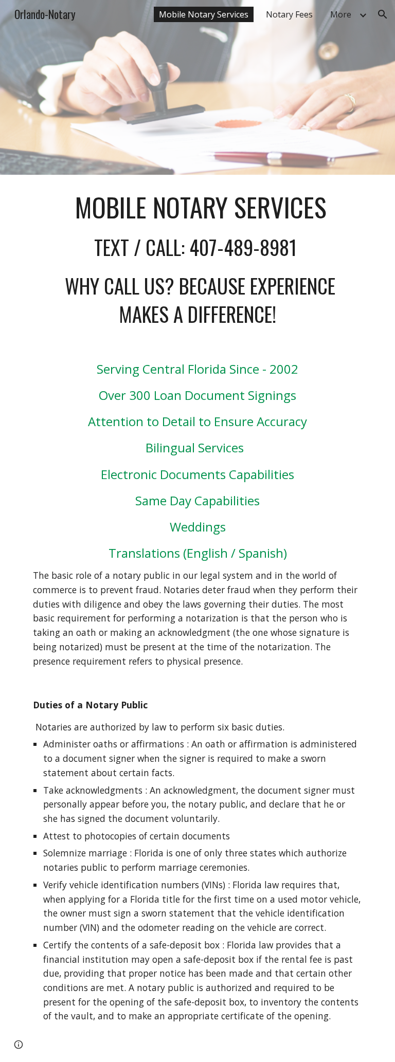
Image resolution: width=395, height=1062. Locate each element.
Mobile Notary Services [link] (203, 14)
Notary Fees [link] (289, 14)
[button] (382, 14)
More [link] (340, 14)
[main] (197, 618)
